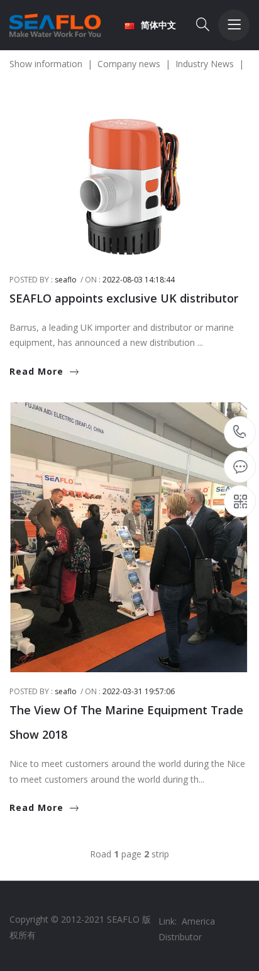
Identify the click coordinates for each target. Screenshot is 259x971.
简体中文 (158, 25)
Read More (36, 371)
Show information (50, 64)
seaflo (66, 279)
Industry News (209, 64)
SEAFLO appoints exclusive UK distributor (123, 298)
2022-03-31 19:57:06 (138, 691)
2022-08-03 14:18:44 (138, 279)
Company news (133, 64)
